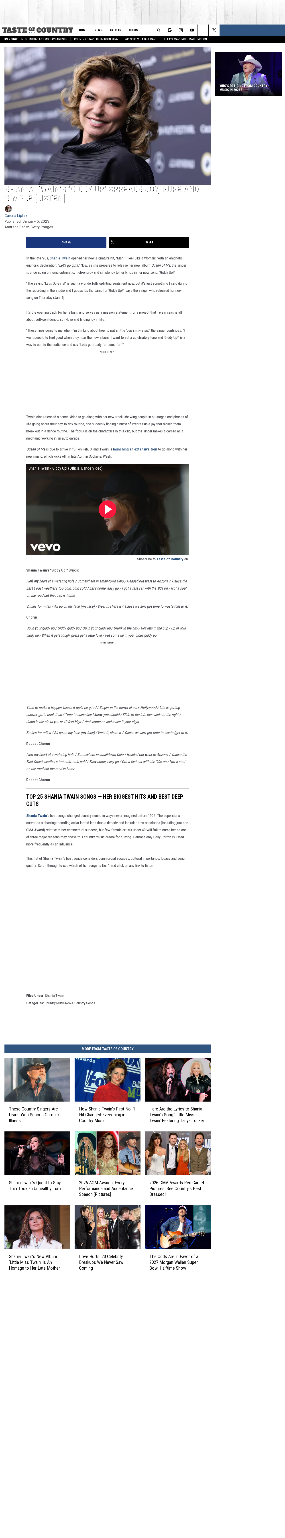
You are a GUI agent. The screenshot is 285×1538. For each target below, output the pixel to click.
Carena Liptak (15, 215)
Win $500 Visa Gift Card (141, 39)
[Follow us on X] (214, 30)
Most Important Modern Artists (44, 39)
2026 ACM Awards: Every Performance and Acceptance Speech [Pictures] (106, 1188)
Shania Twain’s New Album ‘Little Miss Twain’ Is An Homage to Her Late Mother (34, 1262)
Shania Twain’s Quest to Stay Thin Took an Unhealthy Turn (35, 1185)
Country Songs (84, 1003)
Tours (133, 30)
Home (83, 30)
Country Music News (59, 1003)
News (98, 30)
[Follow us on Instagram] (180, 30)
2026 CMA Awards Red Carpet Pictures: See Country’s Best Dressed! (176, 1188)
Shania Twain (60, 258)
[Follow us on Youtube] (191, 30)
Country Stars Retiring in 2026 (96, 39)
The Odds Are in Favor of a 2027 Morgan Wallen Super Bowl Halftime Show (173, 1262)
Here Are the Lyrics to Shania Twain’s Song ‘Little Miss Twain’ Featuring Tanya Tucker (176, 1114)
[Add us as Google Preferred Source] (169, 30)
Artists (115, 30)
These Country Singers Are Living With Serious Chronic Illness (34, 1114)
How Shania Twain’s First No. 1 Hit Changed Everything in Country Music (107, 1114)
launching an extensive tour (135, 449)
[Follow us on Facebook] (202, 30)
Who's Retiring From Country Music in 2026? (243, 88)
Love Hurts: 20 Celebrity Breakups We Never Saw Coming (101, 1262)
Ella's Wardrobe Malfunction (185, 39)
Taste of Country (170, 559)
